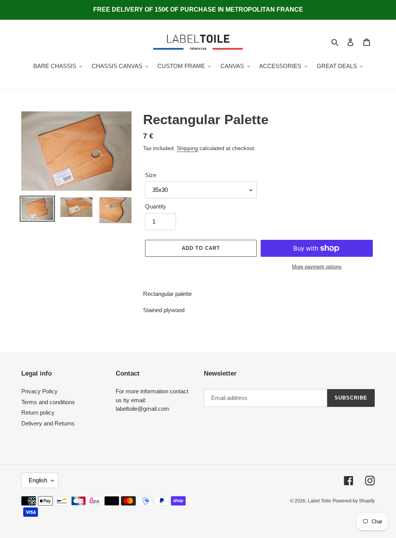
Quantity (155, 206)
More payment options (317, 267)
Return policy (38, 412)
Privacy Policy (39, 391)
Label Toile (319, 501)
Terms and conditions (48, 402)
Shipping (187, 148)
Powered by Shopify (354, 501)
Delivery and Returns (48, 423)
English (38, 480)
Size (150, 175)
